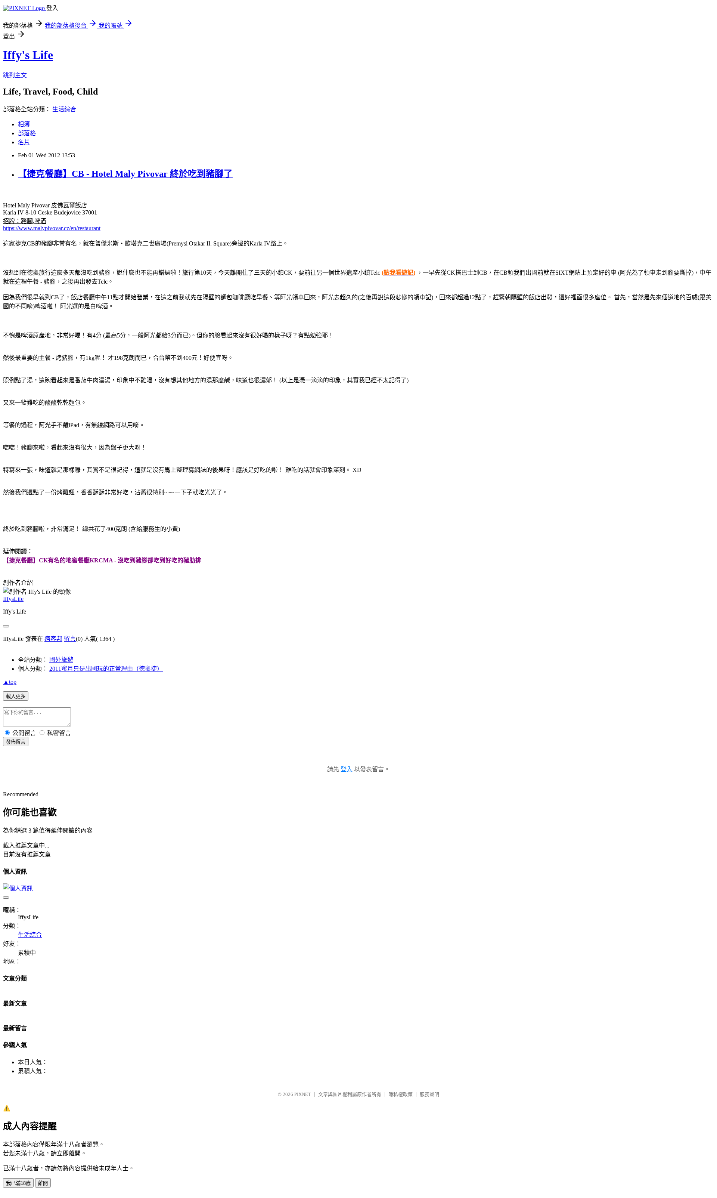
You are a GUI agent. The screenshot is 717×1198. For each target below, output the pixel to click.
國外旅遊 (61, 660)
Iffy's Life (28, 55)
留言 (70, 639)
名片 (24, 142)
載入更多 (15, 696)
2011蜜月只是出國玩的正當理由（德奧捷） (106, 669)
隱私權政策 (400, 1094)
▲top (9, 682)
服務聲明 (429, 1094)
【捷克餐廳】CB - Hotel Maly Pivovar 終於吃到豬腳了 (125, 174)
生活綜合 (64, 109)
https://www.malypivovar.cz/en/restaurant (51, 228)
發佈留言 (15, 742)
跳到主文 (15, 75)
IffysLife (13, 599)
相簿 (24, 124)
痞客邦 (53, 639)
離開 (43, 1183)
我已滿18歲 (18, 1183)
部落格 (27, 133)
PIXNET (302, 1094)
